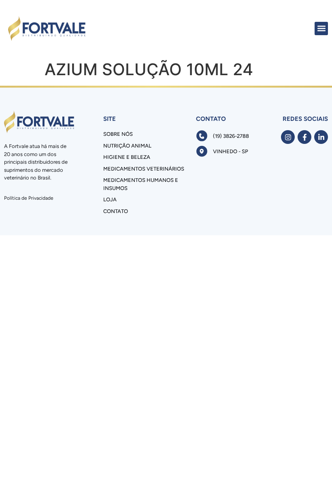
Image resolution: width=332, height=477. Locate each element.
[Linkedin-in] (321, 137)
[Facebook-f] (304, 137)
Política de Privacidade (28, 198)
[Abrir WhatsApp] (312, 456)
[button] (321, 28)
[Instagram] (288, 137)
